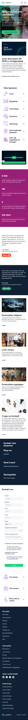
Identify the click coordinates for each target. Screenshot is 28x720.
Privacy (4, 655)
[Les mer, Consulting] (23, 109)
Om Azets (5, 614)
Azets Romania (6, 696)
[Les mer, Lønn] (23, 94)
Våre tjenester (6, 617)
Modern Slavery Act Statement (11, 658)
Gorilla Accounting (8, 708)
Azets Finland (6, 690)
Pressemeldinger (7, 633)
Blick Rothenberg (7, 705)
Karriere (4, 627)
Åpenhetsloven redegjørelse (11, 667)
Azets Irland (6, 693)
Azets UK (5, 702)
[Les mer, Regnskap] (23, 101)
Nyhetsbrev (6, 636)
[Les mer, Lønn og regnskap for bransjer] (23, 140)
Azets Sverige (6, 699)
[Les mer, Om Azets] (23, 577)
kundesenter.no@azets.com (11, 466)
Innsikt (4, 624)
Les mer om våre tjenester (10, 32)
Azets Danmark (7, 687)
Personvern (5, 649)
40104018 (6, 454)
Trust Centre (6, 652)
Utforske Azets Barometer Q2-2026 (10, 76)
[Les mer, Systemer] (23, 116)
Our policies (6, 661)
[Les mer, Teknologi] (23, 124)
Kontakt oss (6, 630)
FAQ (3, 639)
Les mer (3, 325)
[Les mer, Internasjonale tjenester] (23, 131)
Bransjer (4, 621)
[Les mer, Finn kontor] (23, 588)
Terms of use (6, 664)
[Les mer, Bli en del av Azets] (23, 599)
